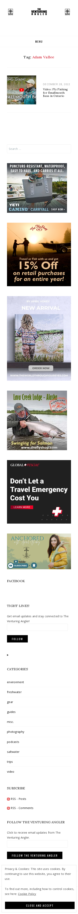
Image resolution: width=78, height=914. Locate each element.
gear (10, 702)
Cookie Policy (27, 894)
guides (11, 712)
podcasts (13, 742)
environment (15, 682)
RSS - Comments (21, 808)
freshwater (14, 692)
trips (10, 762)
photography (15, 732)
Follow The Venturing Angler (35, 855)
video (10, 771)
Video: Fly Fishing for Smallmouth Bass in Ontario (55, 93)
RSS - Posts (18, 799)
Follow (17, 639)
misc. (10, 722)
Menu (39, 41)
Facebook (16, 581)
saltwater (13, 752)
